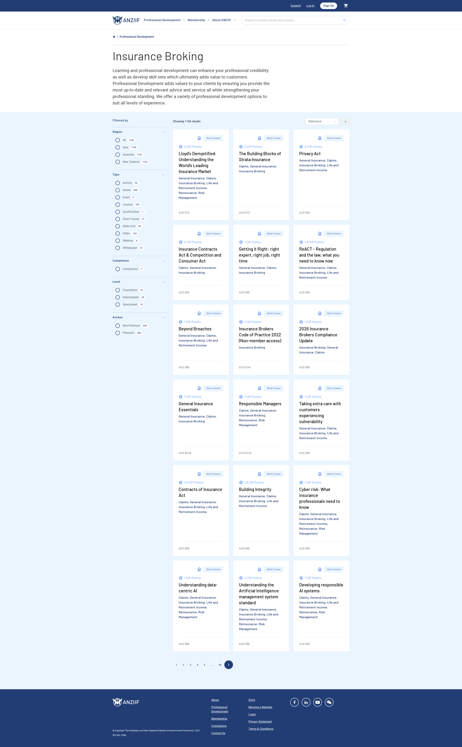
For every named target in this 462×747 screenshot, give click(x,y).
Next (229, 665)
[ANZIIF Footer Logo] (160, 702)
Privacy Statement (260, 721)
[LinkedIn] (306, 702)
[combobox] (295, 20)
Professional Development (137, 36)
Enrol (252, 700)
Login (252, 714)
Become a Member (260, 707)
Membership (219, 718)
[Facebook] (294, 702)
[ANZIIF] (126, 20)
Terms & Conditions (261, 729)
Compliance (218, 726)
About (215, 700)
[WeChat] (329, 702)
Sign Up (328, 5)
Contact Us (218, 733)
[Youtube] (317, 702)
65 (220, 665)
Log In (310, 5)
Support (296, 5)
